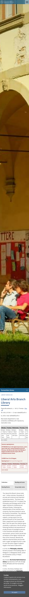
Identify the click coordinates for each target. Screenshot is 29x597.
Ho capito (14, 592)
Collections (4, 482)
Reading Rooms (6, 487)
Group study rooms (20, 487)
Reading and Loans (20, 482)
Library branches (7, 395)
